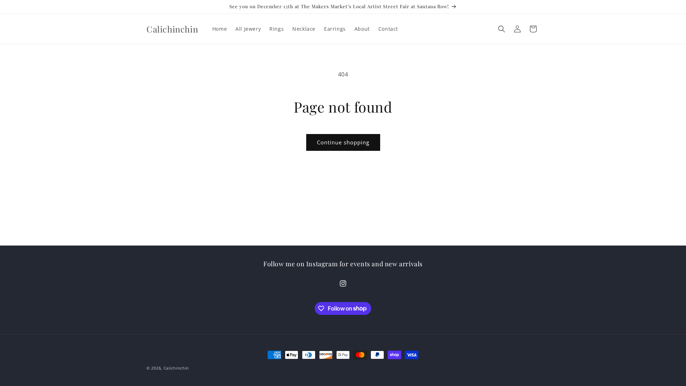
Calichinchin (176, 368)
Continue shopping (343, 142)
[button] (501, 29)
